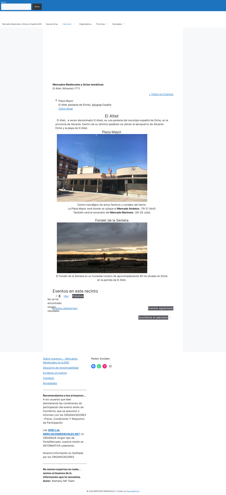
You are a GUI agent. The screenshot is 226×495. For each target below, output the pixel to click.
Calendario (67, 24)
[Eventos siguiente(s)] (59, 296)
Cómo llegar (66, 108)
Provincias (100, 24)
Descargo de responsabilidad (61, 367)
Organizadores (85, 24)
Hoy (66, 296)
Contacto (48, 378)
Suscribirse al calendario (153, 317)
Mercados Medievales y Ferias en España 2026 (21, 24)
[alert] (54, 305)
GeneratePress (133, 491)
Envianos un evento (55, 372)
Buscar (3, 2)
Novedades (117, 24)
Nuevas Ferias (52, 24)
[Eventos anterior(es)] (56, 296)
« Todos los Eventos (161, 94)
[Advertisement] (113, 49)
